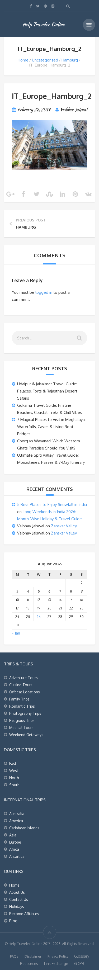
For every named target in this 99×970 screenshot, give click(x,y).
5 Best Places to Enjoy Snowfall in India (52, 504)
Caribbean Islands (24, 828)
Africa (14, 849)
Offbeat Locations (24, 692)
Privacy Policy (58, 956)
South (14, 785)
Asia (12, 835)
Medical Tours (21, 727)
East (12, 763)
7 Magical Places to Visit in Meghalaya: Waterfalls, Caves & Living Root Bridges (51, 426)
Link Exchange (56, 963)
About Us (17, 892)
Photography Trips (25, 713)
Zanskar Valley (64, 525)
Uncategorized (45, 60)
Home (23, 60)
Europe (15, 842)
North (14, 777)
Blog (13, 920)
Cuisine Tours (20, 685)
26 (39, 616)
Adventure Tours (23, 677)
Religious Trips (22, 720)
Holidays (16, 906)
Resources (29, 963)
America (16, 820)
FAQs (14, 956)
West (13, 770)
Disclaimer (33, 956)
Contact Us (18, 899)
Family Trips (19, 699)
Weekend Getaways (26, 734)
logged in (43, 292)
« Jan (16, 633)
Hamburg (70, 60)
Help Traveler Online (43, 24)
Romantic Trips (22, 706)
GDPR (79, 963)
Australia (16, 813)
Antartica (17, 856)
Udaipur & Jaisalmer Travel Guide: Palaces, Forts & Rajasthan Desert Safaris (47, 391)
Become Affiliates (24, 913)
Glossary (81, 956)
